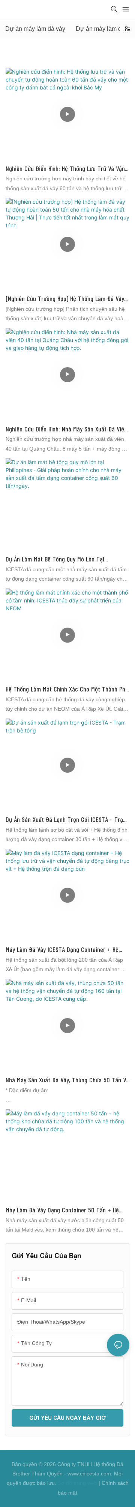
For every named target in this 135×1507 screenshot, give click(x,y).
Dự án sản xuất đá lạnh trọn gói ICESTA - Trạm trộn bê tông (67, 820)
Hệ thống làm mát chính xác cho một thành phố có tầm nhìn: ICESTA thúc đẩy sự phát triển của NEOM (67, 689)
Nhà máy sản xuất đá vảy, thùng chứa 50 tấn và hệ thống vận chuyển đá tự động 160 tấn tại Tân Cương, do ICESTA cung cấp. (67, 1080)
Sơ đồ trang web (77, 1483)
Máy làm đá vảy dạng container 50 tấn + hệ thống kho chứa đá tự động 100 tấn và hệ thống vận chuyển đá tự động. (62, 1210)
